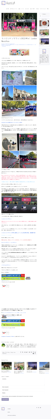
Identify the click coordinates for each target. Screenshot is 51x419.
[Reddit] (24, 352)
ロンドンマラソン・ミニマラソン (9, 242)
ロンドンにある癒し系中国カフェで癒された (44, 36)
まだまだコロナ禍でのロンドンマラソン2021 (11, 122)
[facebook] (36, 407)
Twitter (12, 336)
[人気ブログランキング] (28, 277)
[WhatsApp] (28, 352)
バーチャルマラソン (6, 265)
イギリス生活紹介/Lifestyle (29, 44)
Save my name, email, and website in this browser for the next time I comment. (17, 396)
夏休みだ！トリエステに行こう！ (44, 371)
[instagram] (40, 407)
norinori (12, 342)
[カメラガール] (44, 41)
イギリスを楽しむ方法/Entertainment (19, 44)
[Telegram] (30, 352)
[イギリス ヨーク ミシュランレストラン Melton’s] (44, 23)
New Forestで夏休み (5, 371)
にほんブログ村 (23, 312)
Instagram (3, 336)
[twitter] (38, 407)
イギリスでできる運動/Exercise (9, 44)
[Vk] (35, 352)
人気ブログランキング (5, 280)
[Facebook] (21, 352)
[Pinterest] (33, 352)
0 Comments (4, 46)
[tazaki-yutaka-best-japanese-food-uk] (19, 49)
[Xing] (33, 353)
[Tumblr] (31, 352)
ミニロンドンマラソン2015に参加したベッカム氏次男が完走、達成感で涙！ (18, 232)
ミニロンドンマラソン (6, 218)
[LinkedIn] (26, 352)
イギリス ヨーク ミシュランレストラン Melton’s (44, 27)
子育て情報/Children (7, 45)
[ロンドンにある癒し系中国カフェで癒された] (44, 32)
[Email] (35, 353)
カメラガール (42, 44)
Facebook (8, 336)
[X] (22, 352)
